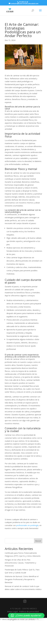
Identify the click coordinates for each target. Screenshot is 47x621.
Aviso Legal (12, 611)
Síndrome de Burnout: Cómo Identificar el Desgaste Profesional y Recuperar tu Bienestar (21, 579)
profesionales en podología (27, 525)
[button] (26, 615)
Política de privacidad (29, 611)
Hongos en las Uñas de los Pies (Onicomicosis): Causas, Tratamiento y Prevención (20, 563)
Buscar (38, 541)
